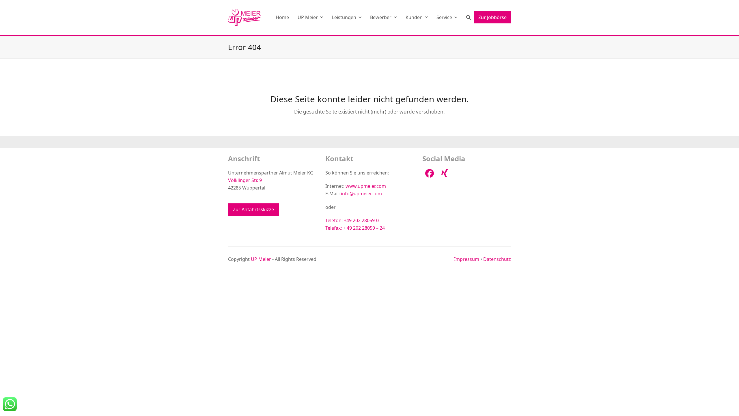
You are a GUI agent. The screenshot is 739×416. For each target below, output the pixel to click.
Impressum (466, 259)
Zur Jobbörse (492, 17)
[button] (468, 17)
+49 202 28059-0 (361, 220)
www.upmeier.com (366, 186)
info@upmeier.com (361, 193)
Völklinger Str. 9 (245, 180)
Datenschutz (497, 259)
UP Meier (261, 259)
